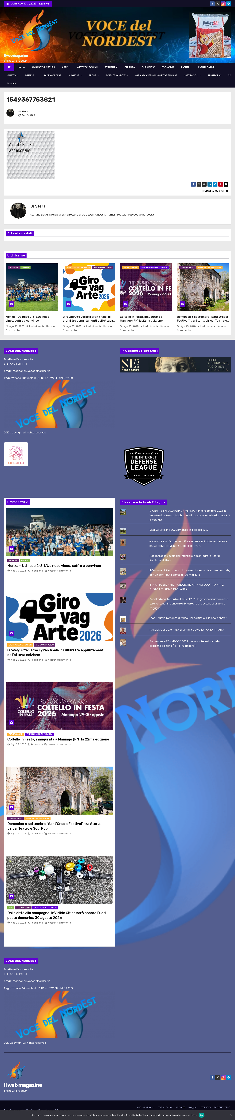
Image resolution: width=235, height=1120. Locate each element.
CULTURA (130, 67)
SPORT (93, 75)
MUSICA (30, 75)
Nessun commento (59, 570)
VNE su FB (180, 1107)
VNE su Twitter (165, 1107)
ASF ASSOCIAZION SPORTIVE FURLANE (156, 75)
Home (21, 67)
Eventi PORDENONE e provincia (154, 267)
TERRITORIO (214, 75)
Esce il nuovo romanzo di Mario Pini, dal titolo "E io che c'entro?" (188, 618)
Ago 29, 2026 (74, 326)
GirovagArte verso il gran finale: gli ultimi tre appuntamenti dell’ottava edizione (88, 320)
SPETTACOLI (191, 75)
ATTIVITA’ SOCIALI (87, 67)
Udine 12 (25, 267)
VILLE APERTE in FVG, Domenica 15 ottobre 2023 (178, 530)
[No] (231, 1115)
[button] (229, 75)
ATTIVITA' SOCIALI (130, 267)
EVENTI (185, 67)
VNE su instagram (146, 1107)
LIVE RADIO (205, 1107)
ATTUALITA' (14, 267)
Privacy (12, 83)
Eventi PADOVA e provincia (78, 267)
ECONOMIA (168, 67)
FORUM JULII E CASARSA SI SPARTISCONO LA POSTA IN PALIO (186, 630)
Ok (201, 1115)
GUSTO (12, 75)
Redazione (35, 326)
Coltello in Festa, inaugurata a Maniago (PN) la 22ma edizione (141, 318)
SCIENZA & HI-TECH (117, 75)
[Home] (9, 67)
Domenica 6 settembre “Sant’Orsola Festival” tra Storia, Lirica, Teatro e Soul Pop (202, 320)
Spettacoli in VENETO (102, 267)
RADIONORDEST (53, 75)
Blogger (192, 1107)
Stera (24, 111)
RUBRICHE (74, 75)
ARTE (65, 67)
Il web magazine (16, 55)
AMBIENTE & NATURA (43, 67)
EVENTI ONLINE (206, 67)
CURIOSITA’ (148, 67)
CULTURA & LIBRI (187, 267)
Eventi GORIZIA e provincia (45, 908)
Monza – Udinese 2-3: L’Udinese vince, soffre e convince (27, 318)
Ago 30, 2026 (17, 326)
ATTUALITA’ (111, 67)
